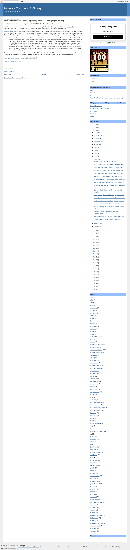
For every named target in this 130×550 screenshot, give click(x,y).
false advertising (12, 61)
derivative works (95, 381)
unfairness (93, 528)
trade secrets (94, 518)
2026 (94, 124)
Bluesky (92, 116)
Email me (93, 114)
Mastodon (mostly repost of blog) (100, 108)
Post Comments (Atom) (19, 78)
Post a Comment (9, 71)
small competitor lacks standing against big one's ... (109, 201)
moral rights (93, 455)
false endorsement (95, 410)
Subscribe (108, 36)
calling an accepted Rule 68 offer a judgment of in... (109, 195)
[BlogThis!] (30, 58)
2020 (94, 239)
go (91, 434)
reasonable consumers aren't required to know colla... (109, 198)
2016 (94, 251)
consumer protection (96, 350)
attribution (93, 318)
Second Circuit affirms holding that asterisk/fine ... (108, 204)
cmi (91, 339)
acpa (91, 305)
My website (93, 111)
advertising (93, 308)
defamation (93, 378)
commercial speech (96, 344)
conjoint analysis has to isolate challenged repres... (109, 164)
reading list (93, 494)
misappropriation (95, 452)
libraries (92, 449)
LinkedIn (92, 93)
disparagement (94, 392)
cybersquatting (94, 371)
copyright (93, 360)
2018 (94, 245)
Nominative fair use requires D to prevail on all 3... (108, 176)
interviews (93, 442)
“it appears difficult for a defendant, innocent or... (108, 219)
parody (92, 468)
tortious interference (96, 515)
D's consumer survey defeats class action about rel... (109, 179)
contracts (93, 355)
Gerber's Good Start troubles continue (105, 161)
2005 (94, 283)
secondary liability (95, 502)
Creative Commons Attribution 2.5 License (28, 546)
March (96, 159)
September (97, 141)
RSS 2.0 (92, 95)
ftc (91, 426)
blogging (92, 323)
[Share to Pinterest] (36, 58)
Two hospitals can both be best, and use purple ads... (109, 216)
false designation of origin (97, 407)
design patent (94, 384)
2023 (94, 230)
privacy (92, 486)
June (95, 150)
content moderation (96, 352)
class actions (94, 336)
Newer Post (7, 74)
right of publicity (95, 499)
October (96, 138)
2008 (94, 274)
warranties (93, 531)
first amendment (95, 423)
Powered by (103, 43)
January (96, 226)
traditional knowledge (96, 523)
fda (91, 418)
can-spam (93, 329)
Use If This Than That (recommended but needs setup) (106, 98)
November (97, 135)
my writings (93, 463)
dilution (92, 386)
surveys (92, 510)
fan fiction (93, 413)
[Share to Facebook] (34, 58)
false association (95, 405)
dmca (92, 394)
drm (91, 397)
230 (91, 302)
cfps (91, 334)
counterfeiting (94, 363)
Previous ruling (8, 31)
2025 (94, 127)
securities (93, 505)
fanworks (93, 415)
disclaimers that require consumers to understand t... (109, 167)
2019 (94, 242)
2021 (94, 236)
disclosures (93, 389)
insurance (93, 439)
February (97, 223)
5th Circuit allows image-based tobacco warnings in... (109, 173)
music (92, 457)
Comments (96, 82)
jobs (91, 444)
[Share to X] (32, 58)
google (92, 436)
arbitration (93, 313)
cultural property (95, 368)
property (92, 491)
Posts (95, 78)
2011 (94, 266)
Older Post (80, 74)
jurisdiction (93, 447)
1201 (91, 297)
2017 (94, 248)
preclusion (93, 478)
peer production (94, 476)
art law (92, 315)
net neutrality (94, 465)
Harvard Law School (96, 106)
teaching (92, 512)
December (97, 132)
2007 (94, 277)
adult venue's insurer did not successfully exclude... (109, 170)
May (95, 153)
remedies (93, 497)
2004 (94, 286)
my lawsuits (93, 460)
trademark (93, 520)
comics (92, 342)
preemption (93, 481)
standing (18, 61)
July (95, 147)
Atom (92, 90)
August (96, 144)
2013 (94, 260)
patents (92, 473)
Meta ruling (70, 27)
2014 (94, 257)
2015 (94, 254)
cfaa (91, 331)
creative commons (95, 365)
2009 (94, 272)
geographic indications (96, 431)
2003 (94, 289)
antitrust (92, 310)
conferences (94, 347)
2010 (94, 269)
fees (91, 421)
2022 (94, 233)
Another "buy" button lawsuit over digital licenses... (109, 182)
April (95, 156)
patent (92, 470)
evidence (93, 400)
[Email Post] (26, 58)
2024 (94, 130)
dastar (92, 376)
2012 (94, 263)
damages (93, 373)
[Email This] (28, 58)
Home (44, 74)
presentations (94, 484)
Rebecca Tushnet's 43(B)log (22, 8)
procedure (93, 489)
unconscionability (95, 526)
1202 (91, 300)
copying (92, 357)
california (93, 326)
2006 (94, 280)
